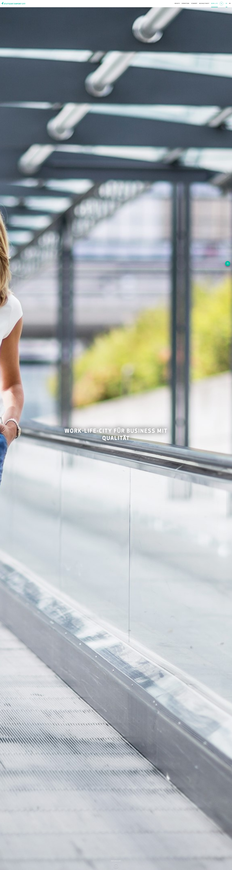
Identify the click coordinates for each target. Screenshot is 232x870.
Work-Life (214, 3)
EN (230, 3)
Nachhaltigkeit (204, 3)
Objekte (177, 3)
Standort (194, 3)
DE (226, 3)
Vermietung (185, 3)
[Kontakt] (227, 263)
